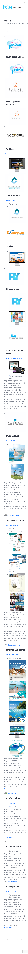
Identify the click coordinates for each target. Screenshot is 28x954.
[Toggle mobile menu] (25, 2)
